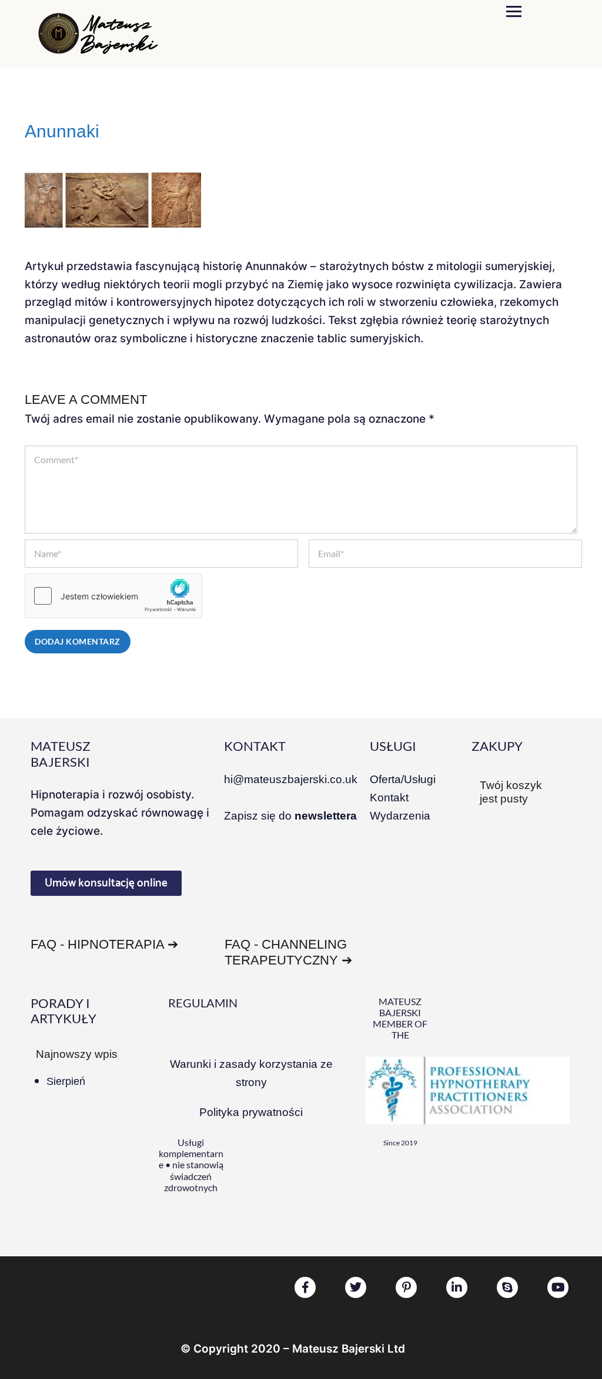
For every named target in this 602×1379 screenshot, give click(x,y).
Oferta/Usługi (403, 779)
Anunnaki (62, 131)
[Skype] (507, 1287)
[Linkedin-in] (456, 1287)
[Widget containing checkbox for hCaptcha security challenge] (113, 596)
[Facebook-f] (305, 1287)
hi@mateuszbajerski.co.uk (290, 779)
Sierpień (65, 1081)
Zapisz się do (290, 816)
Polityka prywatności (251, 1112)
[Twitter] (355, 1287)
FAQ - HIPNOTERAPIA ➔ (104, 944)
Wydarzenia (400, 816)
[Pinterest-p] (406, 1287)
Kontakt (389, 797)
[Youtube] (557, 1287)
